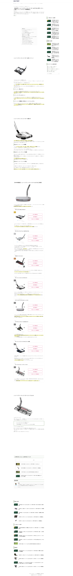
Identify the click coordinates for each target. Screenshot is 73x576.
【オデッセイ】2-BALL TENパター (26, 37)
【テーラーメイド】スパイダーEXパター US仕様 (27, 42)
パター (15, 15)
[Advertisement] (29, 21)
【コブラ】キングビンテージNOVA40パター (27, 41)
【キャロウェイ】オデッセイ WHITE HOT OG (27, 38)
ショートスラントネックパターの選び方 (26, 33)
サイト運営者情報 (37, 573)
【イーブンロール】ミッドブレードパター (27, 43)
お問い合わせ (42, 573)
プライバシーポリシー (32, 573)
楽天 (33, 216)
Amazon (23, 221)
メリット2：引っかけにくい (25, 31)
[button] (17, 220)
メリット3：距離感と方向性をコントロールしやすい (28, 32)
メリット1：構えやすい (24, 30)
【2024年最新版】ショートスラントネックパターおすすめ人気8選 (29, 36)
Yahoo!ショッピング (33, 240)
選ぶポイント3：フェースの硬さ (25, 35)
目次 (22, 28)
